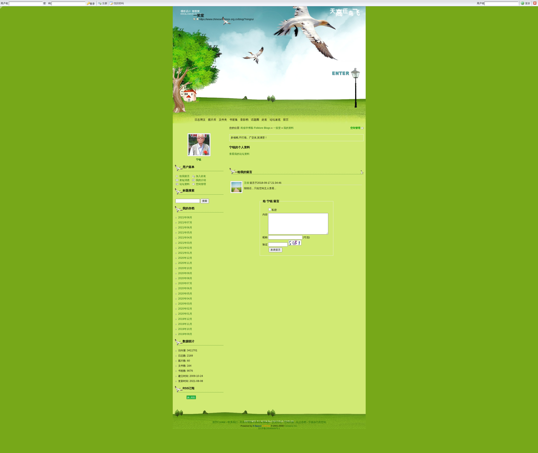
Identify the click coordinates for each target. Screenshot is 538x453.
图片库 (212, 119)
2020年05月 (185, 293)
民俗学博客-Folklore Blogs (255, 127)
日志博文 (200, 119)
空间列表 (289, 422)
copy (194, 18)
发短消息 (184, 180)
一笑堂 (277, 127)
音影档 (244, 119)
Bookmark (197, 18)
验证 (265, 244)
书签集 (233, 119)
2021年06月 (185, 227)
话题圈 (255, 119)
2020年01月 (185, 313)
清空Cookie (218, 422)
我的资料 (289, 127)
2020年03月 (185, 303)
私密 (274, 209)
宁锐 (198, 159)
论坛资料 (184, 184)
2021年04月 (185, 237)
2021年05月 (185, 232)
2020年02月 (185, 308)
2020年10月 (185, 268)
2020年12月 (185, 257)
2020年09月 (185, 273)
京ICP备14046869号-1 (269, 428)
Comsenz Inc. (291, 426)
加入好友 (201, 176)
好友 (264, 119)
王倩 (246, 182)
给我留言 (184, 176)
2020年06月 (185, 288)
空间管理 (355, 127)
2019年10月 (185, 329)
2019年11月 (185, 324)
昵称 (265, 237)
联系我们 (233, 422)
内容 (265, 214)
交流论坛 (277, 422)
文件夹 (223, 119)
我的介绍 (201, 180)
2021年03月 (185, 242)
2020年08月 (185, 278)
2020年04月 (185, 298)
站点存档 (301, 422)
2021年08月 (185, 217)
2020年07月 (185, 283)
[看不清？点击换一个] (294, 242)
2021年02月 (185, 247)
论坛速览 (275, 119)
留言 (286, 119)
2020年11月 (185, 263)
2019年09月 (185, 334)
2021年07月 (185, 222)
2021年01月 (185, 252)
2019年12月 (185, 319)
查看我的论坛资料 (239, 153)
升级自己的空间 (317, 422)
